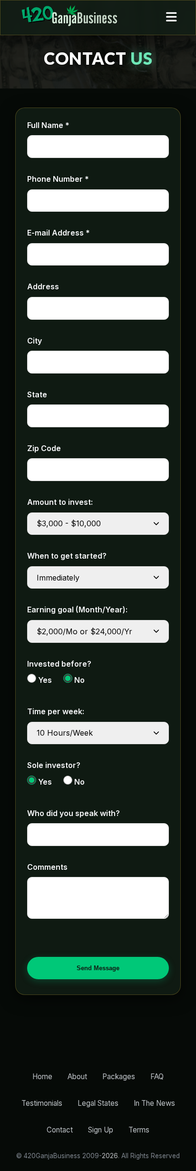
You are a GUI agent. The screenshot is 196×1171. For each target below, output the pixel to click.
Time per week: (55, 711)
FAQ (157, 1076)
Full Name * (48, 125)
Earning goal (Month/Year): (77, 609)
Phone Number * (58, 179)
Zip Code (44, 448)
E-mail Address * (58, 232)
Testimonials (41, 1103)
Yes (44, 680)
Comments (47, 867)
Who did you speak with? (73, 813)
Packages (118, 1076)
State (37, 394)
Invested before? (59, 664)
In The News (154, 1103)
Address (43, 286)
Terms (138, 1129)
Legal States (98, 1103)
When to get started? (67, 556)
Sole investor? (53, 765)
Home (42, 1076)
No (78, 680)
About (77, 1076)
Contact (60, 1129)
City (34, 340)
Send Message (98, 968)
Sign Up (100, 1129)
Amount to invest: (60, 502)
